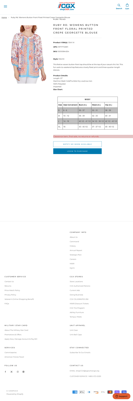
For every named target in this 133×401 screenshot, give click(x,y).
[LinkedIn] (23, 371)
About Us (73, 237)
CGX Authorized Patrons (80, 286)
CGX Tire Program (77, 308)
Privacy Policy (10, 295)
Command (74, 241)
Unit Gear (74, 330)
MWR (72, 263)
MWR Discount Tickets (79, 303)
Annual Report (76, 250)
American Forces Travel (14, 357)
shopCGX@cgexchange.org (87, 371)
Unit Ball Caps (76, 334)
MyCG (72, 268)
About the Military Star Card (16, 330)
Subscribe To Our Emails (80, 352)
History (73, 246)
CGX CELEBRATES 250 (79, 299)
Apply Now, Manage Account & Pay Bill (21, 339)
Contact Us (9, 281)
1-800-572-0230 (94, 376)
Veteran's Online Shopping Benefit (19, 299)
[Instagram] (18, 371)
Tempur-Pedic (76, 317)
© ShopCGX (12, 391)
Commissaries (10, 352)
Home (4, 17)
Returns (8, 286)
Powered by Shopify (14, 394)
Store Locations (76, 281)
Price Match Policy (12, 290)
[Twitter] (11, 371)
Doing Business (76, 295)
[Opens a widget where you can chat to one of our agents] (121, 396)
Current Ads (75, 290)
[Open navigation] (5, 6)
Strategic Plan (76, 255)
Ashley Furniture (77, 312)
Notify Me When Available (77, 144)
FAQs (7, 303)
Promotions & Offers (13, 334)
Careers (73, 259)
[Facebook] (5, 371)
